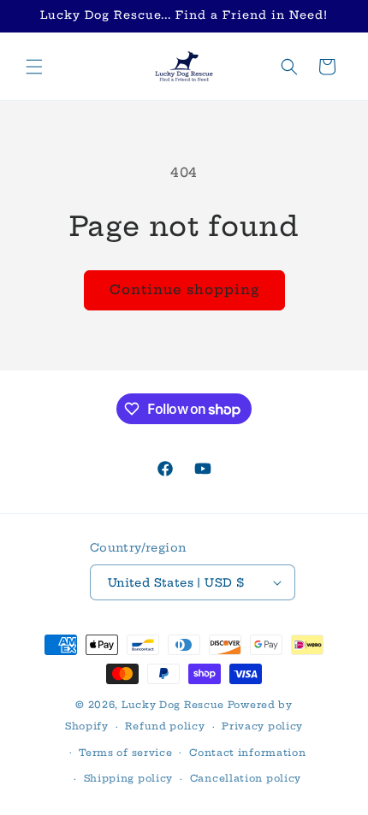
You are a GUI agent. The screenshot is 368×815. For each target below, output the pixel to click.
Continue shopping (184, 289)
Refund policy (165, 726)
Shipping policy (129, 778)
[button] (34, 67)
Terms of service (125, 753)
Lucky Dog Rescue (173, 705)
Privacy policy (262, 726)
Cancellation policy (245, 778)
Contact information (247, 753)
